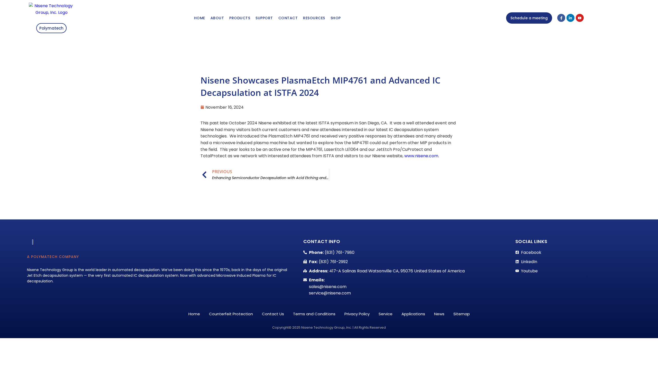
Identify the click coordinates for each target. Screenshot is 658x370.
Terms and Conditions (314, 314)
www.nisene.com (421, 156)
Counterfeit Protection (231, 314)
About (217, 18)
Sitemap (461, 314)
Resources (314, 18)
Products (239, 18)
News (439, 314)
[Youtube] (580, 18)
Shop (336, 18)
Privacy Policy (357, 314)
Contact (288, 18)
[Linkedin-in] (570, 18)
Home (199, 18)
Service (385, 314)
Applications (413, 314)
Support (264, 18)
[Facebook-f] (561, 18)
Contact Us (273, 314)
